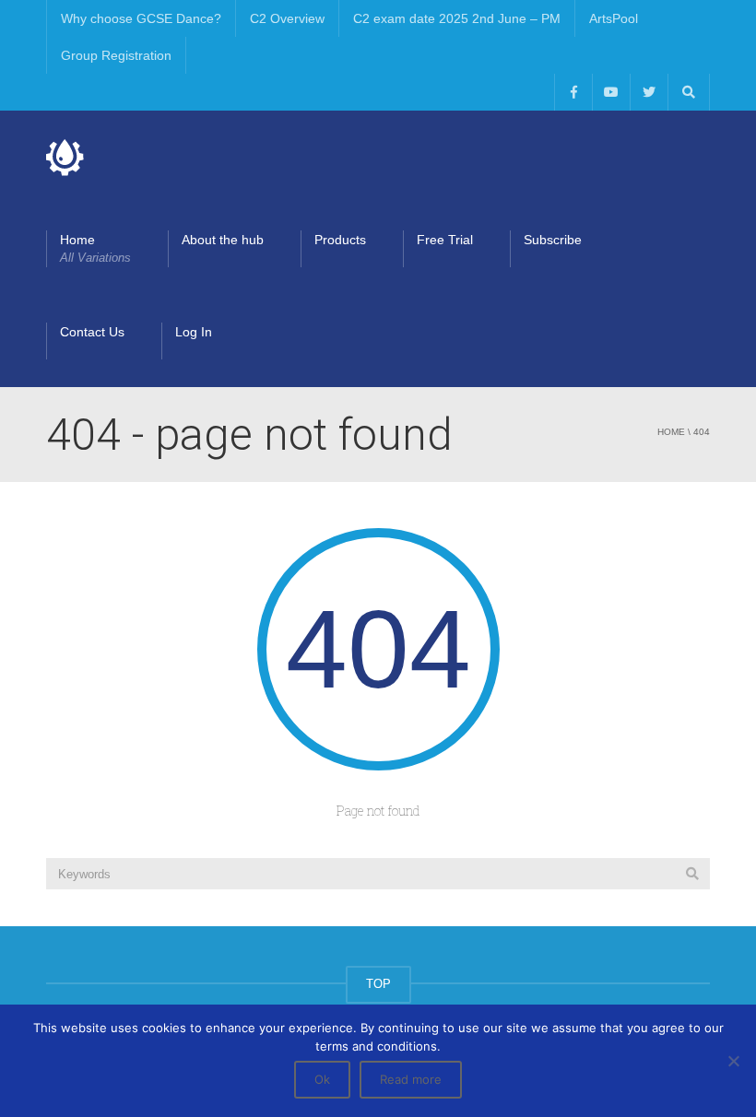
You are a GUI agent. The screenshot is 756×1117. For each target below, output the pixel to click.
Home (95, 248)
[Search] (692, 873)
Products (340, 239)
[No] (733, 1061)
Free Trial (445, 239)
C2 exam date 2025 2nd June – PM (457, 18)
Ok (322, 1079)
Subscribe (553, 239)
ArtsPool (613, 18)
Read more (411, 1079)
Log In (193, 331)
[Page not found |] (65, 156)
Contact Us (92, 331)
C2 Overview (287, 18)
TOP (378, 984)
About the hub (223, 239)
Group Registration (116, 55)
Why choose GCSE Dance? (141, 18)
